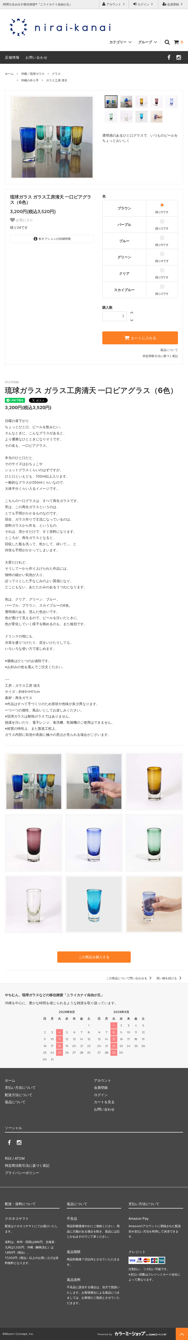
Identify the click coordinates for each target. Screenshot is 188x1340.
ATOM (19, 1158)
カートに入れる (142, 338)
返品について (169, 350)
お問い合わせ (36, 57)
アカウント (114, 4)
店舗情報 (12, 57)
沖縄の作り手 (30, 80)
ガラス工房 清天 (56, 80)
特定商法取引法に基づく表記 (27, 1165)
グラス (56, 74)
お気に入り (24, 220)
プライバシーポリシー (22, 1173)
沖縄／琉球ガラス (33, 74)
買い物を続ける (167, 978)
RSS (8, 1158)
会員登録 (173, 4)
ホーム (9, 74)
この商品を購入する (94, 957)
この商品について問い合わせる (127, 978)
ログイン (143, 4)
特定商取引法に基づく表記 (160, 356)
